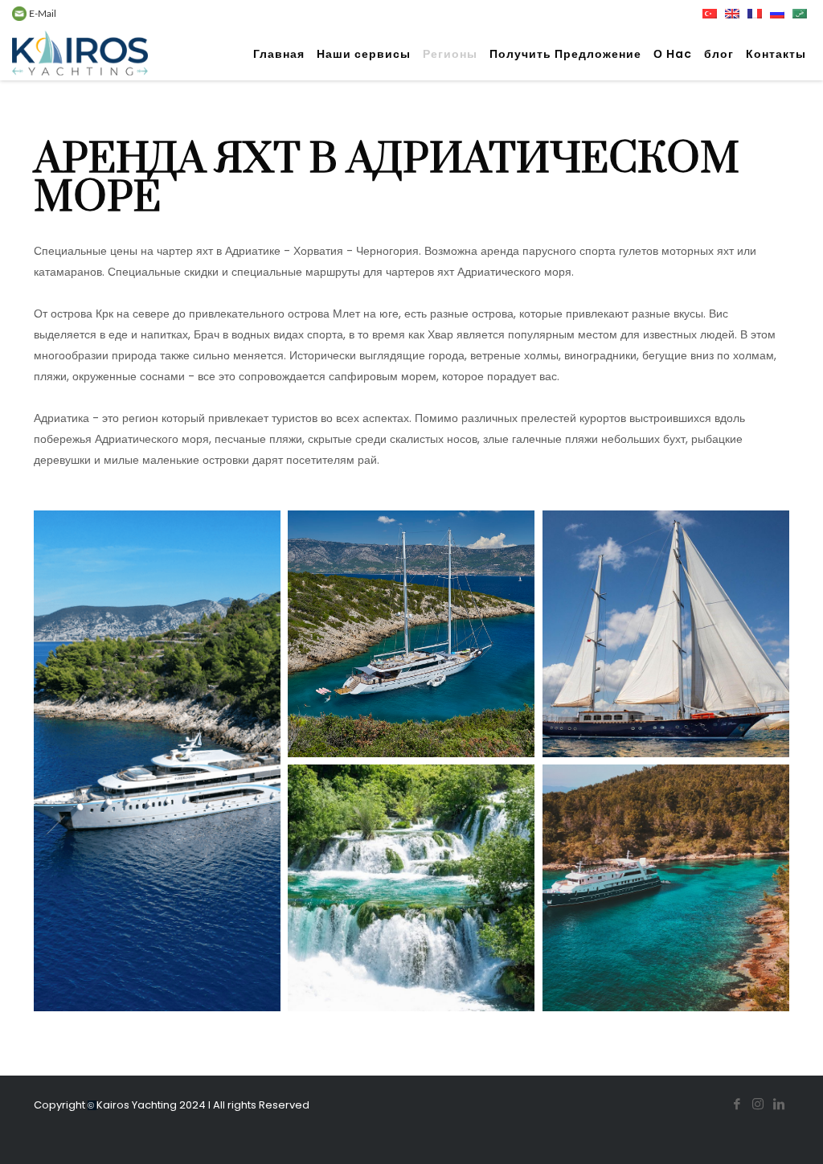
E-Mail (41, 13)
